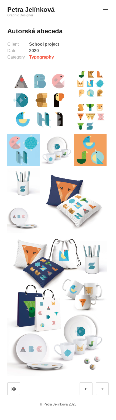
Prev (91, 389)
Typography (41, 57)
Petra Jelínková (30, 9)
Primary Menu (105, 9)
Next (107, 389)
